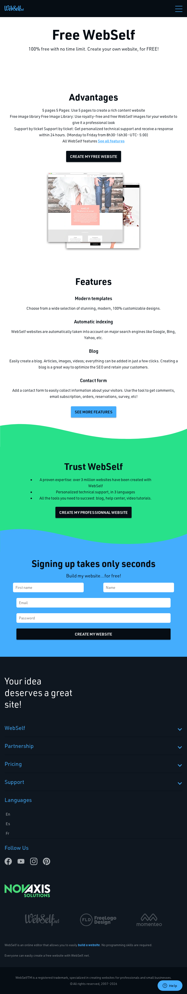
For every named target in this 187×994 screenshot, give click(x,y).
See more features (93, 411)
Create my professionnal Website (93, 512)
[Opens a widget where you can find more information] (169, 986)
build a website (89, 945)
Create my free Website (93, 156)
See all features (111, 140)
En (8, 814)
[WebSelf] (14, 8)
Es (8, 823)
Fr (7, 833)
